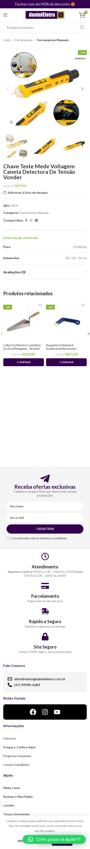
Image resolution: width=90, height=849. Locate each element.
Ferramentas (24, 40)
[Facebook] (33, 712)
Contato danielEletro (16, 764)
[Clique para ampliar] (11, 122)
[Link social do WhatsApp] (31, 220)
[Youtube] (57, 712)
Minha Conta (11, 788)
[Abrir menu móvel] (5, 15)
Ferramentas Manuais (53, 40)
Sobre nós (9, 738)
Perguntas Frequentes (17, 756)
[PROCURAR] (82, 27)
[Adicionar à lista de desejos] (40, 305)
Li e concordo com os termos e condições (39, 538)
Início (7, 40)
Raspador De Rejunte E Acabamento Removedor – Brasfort (62, 348)
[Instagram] (45, 712)
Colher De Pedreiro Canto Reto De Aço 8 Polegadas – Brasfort (22, 347)
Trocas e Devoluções (16, 814)
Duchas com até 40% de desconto (42, 4)
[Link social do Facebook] (26, 220)
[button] (54, 839)
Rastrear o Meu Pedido (18, 796)
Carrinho (8, 805)
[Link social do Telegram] (36, 220)
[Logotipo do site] (45, 14)
